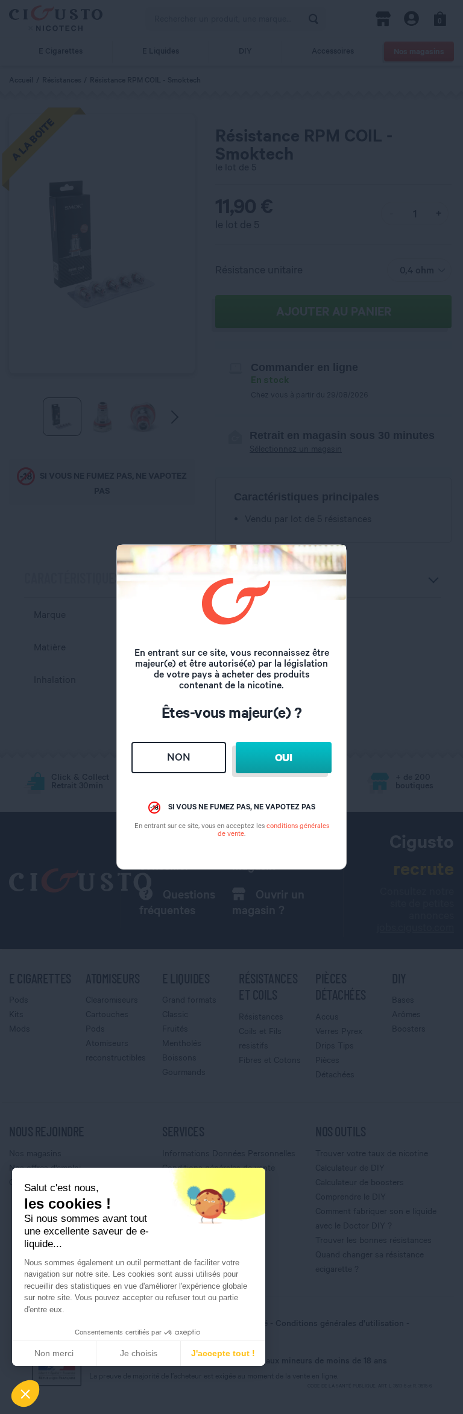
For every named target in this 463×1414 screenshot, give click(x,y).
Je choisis (138, 1353)
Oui (283, 757)
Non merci (54, 1353)
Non (179, 756)
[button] (25, 1393)
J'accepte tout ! (223, 1353)
